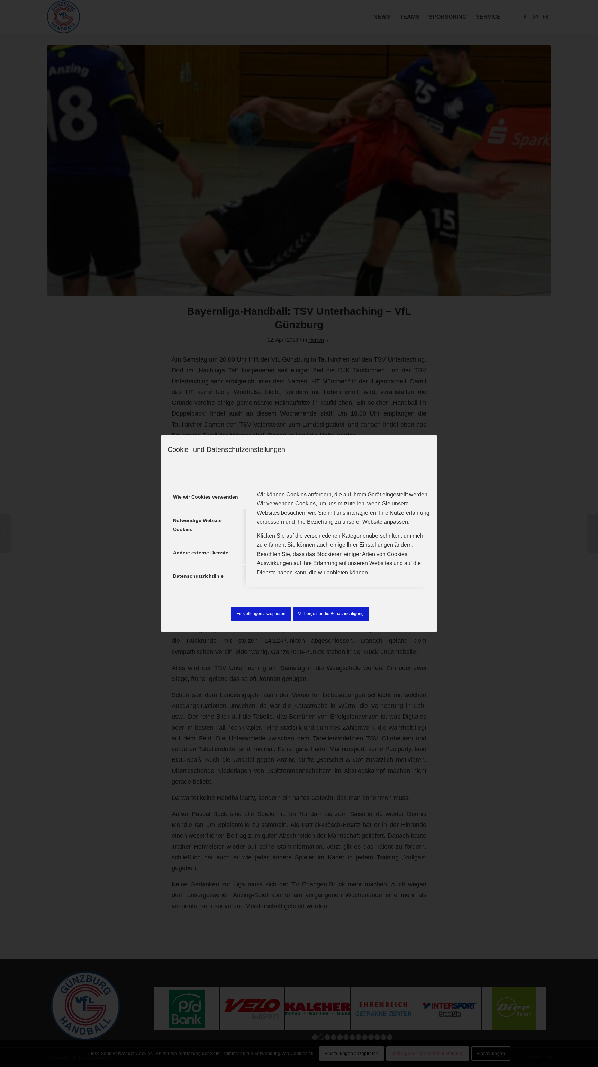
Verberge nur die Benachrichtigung (331, 613)
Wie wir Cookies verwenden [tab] (205, 497)
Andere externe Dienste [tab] (200, 552)
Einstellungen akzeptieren (261, 613)
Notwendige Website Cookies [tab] (197, 525)
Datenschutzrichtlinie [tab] (198, 576)
